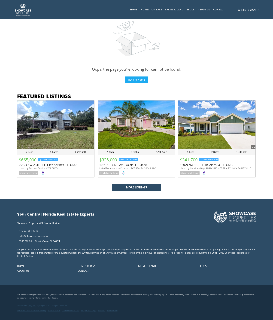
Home (134, 9)
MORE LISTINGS (136, 187)
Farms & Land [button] (174, 9)
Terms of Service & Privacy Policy (31, 310)
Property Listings (88, 310)
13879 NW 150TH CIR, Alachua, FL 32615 (206, 165)
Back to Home (136, 79)
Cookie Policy (54, 310)
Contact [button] (219, 9)
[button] (23, 9)
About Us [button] (204, 9)
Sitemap (101, 310)
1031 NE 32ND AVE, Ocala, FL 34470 (123, 165)
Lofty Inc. (32, 305)
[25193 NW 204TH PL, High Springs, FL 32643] (55, 125)
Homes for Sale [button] (151, 9)
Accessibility (112, 310)
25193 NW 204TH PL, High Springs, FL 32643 (48, 165)
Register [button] (241, 9)
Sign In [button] (254, 9)
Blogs (191, 9)
